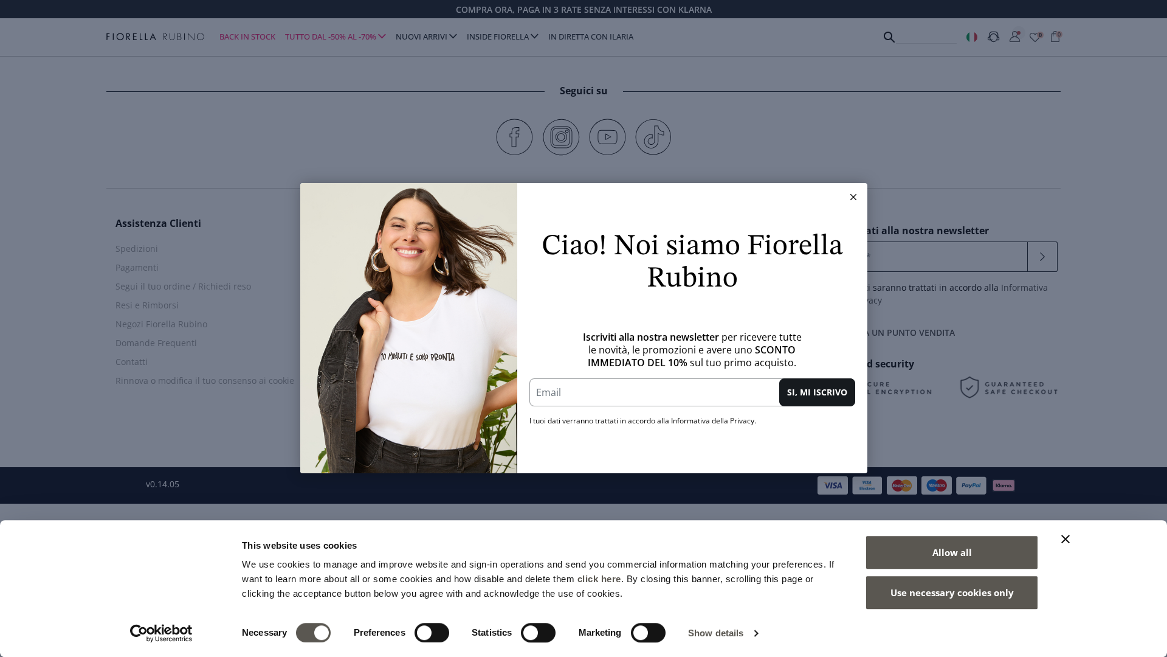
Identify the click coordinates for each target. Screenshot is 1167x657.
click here (599, 579)
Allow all (952, 552)
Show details (715, 633)
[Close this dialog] (853, 197)
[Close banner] (1065, 539)
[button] (853, 197)
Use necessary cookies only (952, 592)
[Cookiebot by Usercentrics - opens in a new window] (161, 633)
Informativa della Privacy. (713, 420)
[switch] (432, 632)
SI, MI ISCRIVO (817, 392)
